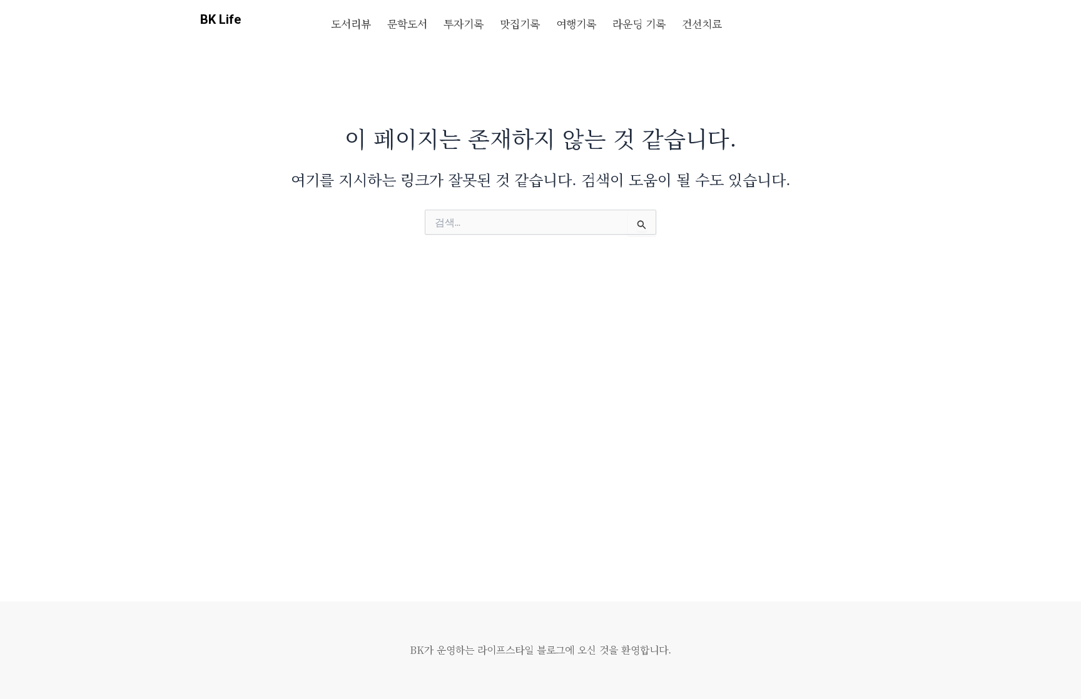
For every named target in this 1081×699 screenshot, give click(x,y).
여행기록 (576, 23)
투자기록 (464, 23)
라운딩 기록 (639, 23)
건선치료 (702, 23)
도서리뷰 (351, 23)
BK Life (220, 19)
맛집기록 (520, 23)
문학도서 (407, 23)
